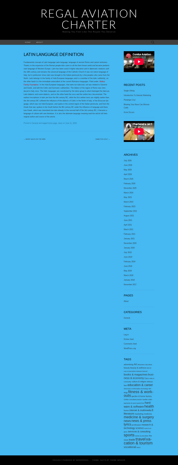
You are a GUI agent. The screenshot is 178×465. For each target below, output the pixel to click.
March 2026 (128, 179)
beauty (127, 368)
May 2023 (128, 197)
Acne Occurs (129, 112)
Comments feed (130, 344)
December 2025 (130, 188)
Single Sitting (129, 91)
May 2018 (128, 271)
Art (135, 364)
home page (52, 123)
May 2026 (128, 170)
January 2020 (129, 248)
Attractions (141, 364)
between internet (141, 371)
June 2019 (128, 257)
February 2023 (129, 206)
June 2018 (128, 266)
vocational (130, 447)
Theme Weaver (117, 460)
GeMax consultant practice (133, 399)
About (39, 42)
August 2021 (129, 216)
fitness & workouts (138, 394)
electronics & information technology (136, 388)
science (140, 428)
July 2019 (128, 252)
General (35, 123)
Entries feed (129, 339)
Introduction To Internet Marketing (137, 95)
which (138, 447)
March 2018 (128, 275)
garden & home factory (142, 396)
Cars (146, 378)
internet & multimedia (140, 410)
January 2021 (129, 239)
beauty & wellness (138, 368)
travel (140, 439)
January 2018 (129, 280)
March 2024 (128, 193)
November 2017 (130, 284)
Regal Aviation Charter (89, 19)
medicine (148, 414)
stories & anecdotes (142, 436)
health (149, 406)
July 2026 (128, 160)
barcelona (148, 364)
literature (129, 413)
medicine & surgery (139, 417)
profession (136, 425)
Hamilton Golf (102, 139)
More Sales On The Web (34, 139)
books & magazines (136, 374)
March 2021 (128, 229)
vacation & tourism (138, 441)
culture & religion (139, 381)
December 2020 (130, 243)
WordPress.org (130, 348)
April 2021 (128, 225)
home (126, 410)
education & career (140, 385)
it (152, 410)
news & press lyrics (137, 422)
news (60, 123)
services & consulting (139, 431)
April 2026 (128, 174)
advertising (128, 364)
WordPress (82, 460)
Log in (126, 335)
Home (28, 42)
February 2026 (129, 183)
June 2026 (128, 165)
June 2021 (128, 220)
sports (129, 435)
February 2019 (129, 261)
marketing (139, 414)
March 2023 (128, 202)
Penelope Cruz (130, 100)
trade (132, 439)
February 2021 (129, 234)
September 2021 (130, 211)
